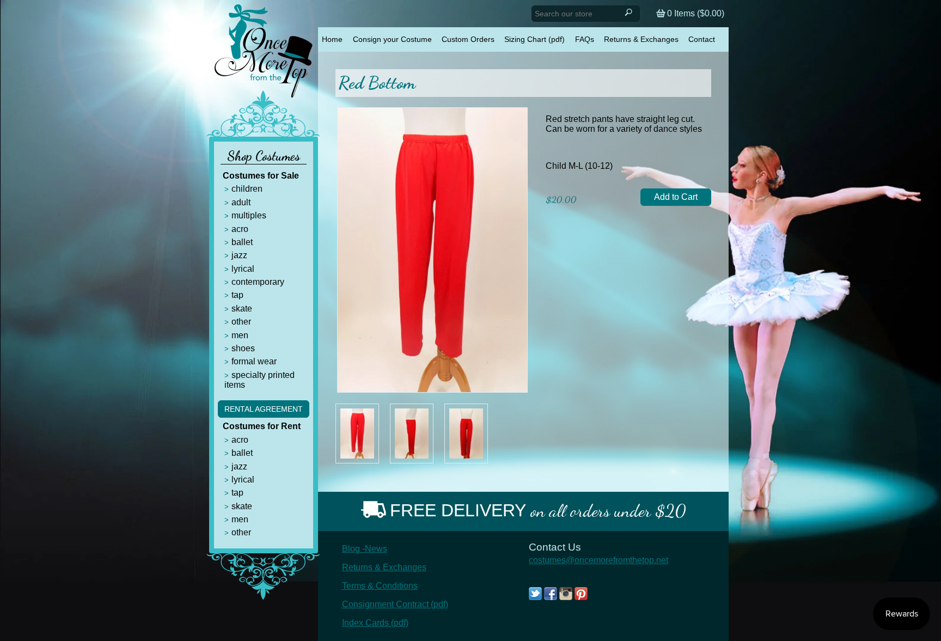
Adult (240, 202)
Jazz (239, 255)
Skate (241, 308)
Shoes (243, 348)
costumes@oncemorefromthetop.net (598, 560)
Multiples (248, 215)
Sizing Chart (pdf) (534, 39)
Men (239, 335)
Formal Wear (254, 361)
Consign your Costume (392, 39)
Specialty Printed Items (259, 379)
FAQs (584, 39)
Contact (701, 39)
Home (332, 39)
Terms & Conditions (380, 585)
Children (246, 188)
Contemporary (257, 281)
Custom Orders (468, 39)
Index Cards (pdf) (375, 622)
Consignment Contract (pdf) (395, 604)
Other (241, 321)
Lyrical (242, 268)
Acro (239, 229)
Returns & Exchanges (641, 39)
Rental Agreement (263, 409)
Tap (237, 295)
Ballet (242, 242)
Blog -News (364, 548)
